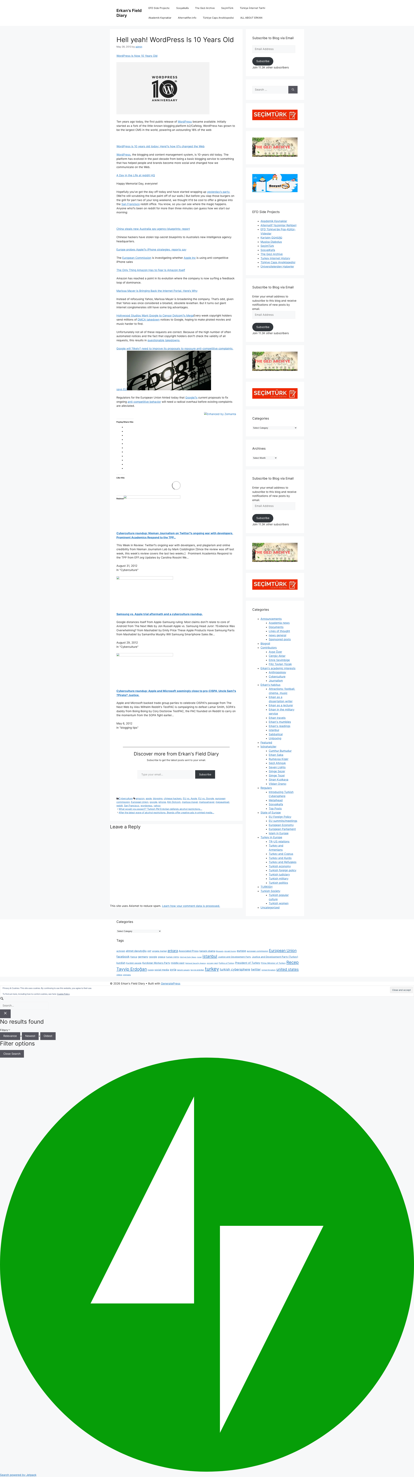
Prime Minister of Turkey (273, 963)
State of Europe (271, 812)
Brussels (219, 951)
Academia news (279, 622)
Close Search (12, 1053)
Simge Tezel (277, 775)
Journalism (276, 680)
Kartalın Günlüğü (271, 237)
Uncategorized (270, 907)
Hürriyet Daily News (188, 957)
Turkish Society (270, 891)
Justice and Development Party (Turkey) (275, 956)
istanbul (274, 730)
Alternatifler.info (187, 17)
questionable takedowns (163, 340)
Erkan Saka (276, 754)
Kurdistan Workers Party (156, 962)
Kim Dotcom (174, 802)
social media (161, 969)
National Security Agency (195, 963)
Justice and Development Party (234, 957)
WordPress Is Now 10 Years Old (137, 55)
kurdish (120, 962)
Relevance (10, 1036)
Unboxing (275, 738)
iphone (162, 802)
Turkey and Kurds (280, 858)
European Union (139, 802)
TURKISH (266, 886)
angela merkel (159, 951)
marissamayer (206, 802)
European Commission (136, 257)
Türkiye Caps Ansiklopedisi (218, 17)
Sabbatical (276, 734)
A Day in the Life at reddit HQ (135, 175)
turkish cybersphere (235, 969)
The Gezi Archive (205, 8)
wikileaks (127, 975)
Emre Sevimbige (279, 660)
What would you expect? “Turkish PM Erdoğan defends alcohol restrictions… (160, 809)
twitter (256, 969)
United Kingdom (268, 970)
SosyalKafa (268, 250)
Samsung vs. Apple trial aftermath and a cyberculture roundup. (159, 614)
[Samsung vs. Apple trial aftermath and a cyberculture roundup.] (144, 578)
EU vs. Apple (190, 798)
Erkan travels (277, 717)
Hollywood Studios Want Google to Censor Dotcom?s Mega (155, 315)
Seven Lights (277, 767)
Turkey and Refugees (282, 862)
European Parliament (282, 829)
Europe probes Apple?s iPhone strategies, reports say (151, 249)
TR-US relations (279, 841)
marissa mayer (190, 802)
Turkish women (279, 903)
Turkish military (278, 878)
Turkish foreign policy (282, 870)
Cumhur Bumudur (280, 750)
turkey (212, 969)
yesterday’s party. (218, 191)
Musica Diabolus (271, 241)
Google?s (191, 397)
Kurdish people (134, 963)
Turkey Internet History (275, 258)
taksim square (183, 970)
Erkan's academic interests (278, 668)
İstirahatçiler (268, 746)
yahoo (157, 805)
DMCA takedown (149, 319)
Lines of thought (279, 631)
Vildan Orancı (277, 783)
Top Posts (275, 808)
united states (287, 969)
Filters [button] (9, 1030)
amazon (140, 798)
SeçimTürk (227, 8)
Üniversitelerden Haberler (277, 266)
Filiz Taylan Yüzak (280, 664)
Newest (30, 1036)
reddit (119, 805)
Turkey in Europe (271, 837)
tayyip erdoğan (197, 970)
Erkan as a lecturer (281, 705)
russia (151, 969)
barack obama (207, 950)
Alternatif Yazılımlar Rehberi (278, 225)
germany (143, 956)
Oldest (48, 1036)
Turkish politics (278, 882)
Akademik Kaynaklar (159, 17)
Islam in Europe (279, 833)
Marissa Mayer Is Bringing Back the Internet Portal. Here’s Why (156, 290)
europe (241, 950)
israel (199, 957)
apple (149, 798)
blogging (158, 798)
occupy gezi (212, 963)
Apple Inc (190, 257)
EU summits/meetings (283, 820)
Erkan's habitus (270, 684)
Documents (276, 627)
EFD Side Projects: (159, 8)
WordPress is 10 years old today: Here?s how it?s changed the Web (160, 146)
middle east (178, 962)
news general (277, 635)
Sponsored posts (280, 639)
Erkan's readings (279, 726)
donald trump (230, 951)
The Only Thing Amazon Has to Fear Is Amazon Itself (150, 270)
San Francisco (130, 204)
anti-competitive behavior (144, 401)
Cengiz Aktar (277, 655)
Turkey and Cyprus (281, 853)
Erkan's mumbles (280, 721)
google (153, 802)
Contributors (269, 647)
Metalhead (276, 800)
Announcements (271, 618)
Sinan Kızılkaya (278, 779)
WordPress (185, 121)
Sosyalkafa (182, 8)
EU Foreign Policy (280, 816)
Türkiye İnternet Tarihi (252, 8)
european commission (257, 951)
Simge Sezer (277, 771)
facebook (123, 956)
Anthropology (277, 672)
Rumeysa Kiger (278, 759)
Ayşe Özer (275, 651)
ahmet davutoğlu (136, 950)
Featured (266, 742)
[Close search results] (5, 1013)
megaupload (222, 802)
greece (161, 956)
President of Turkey (247, 962)
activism (120, 951)
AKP (149, 951)
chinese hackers (173, 798)
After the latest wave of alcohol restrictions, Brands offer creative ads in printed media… (166, 812)
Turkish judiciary (279, 874)
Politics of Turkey (226, 963)
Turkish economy (280, 866)
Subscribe (205, 774)
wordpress (146, 805)
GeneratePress (170, 983)
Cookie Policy (63, 994)
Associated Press (189, 950)
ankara (173, 951)
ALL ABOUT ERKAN (251, 17)
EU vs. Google (206, 798)
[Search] (293, 90)
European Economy (281, 825)
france (133, 956)
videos (119, 975)
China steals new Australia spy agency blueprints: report (153, 228)
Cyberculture (126, 798)
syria (173, 969)
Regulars (266, 787)
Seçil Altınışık (277, 763)
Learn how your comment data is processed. (191, 906)
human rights (172, 957)
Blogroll (265, 643)
